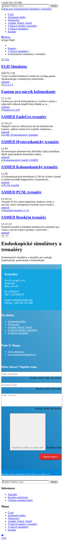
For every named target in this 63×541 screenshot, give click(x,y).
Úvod (11, 14)
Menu (7, 37)
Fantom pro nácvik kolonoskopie (28, 91)
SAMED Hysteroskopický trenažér (30, 142)
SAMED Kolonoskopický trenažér (29, 167)
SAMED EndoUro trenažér (24, 117)
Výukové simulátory (18, 28)
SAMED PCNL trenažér (21, 192)
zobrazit (5, 81)
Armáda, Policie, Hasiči (20, 23)
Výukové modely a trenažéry (22, 26)
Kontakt (12, 31)
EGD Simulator (14, 66)
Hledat (54, 6)
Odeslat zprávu (50, 457)
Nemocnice (13, 20)
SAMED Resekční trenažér (23, 217)
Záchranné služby (17, 17)
